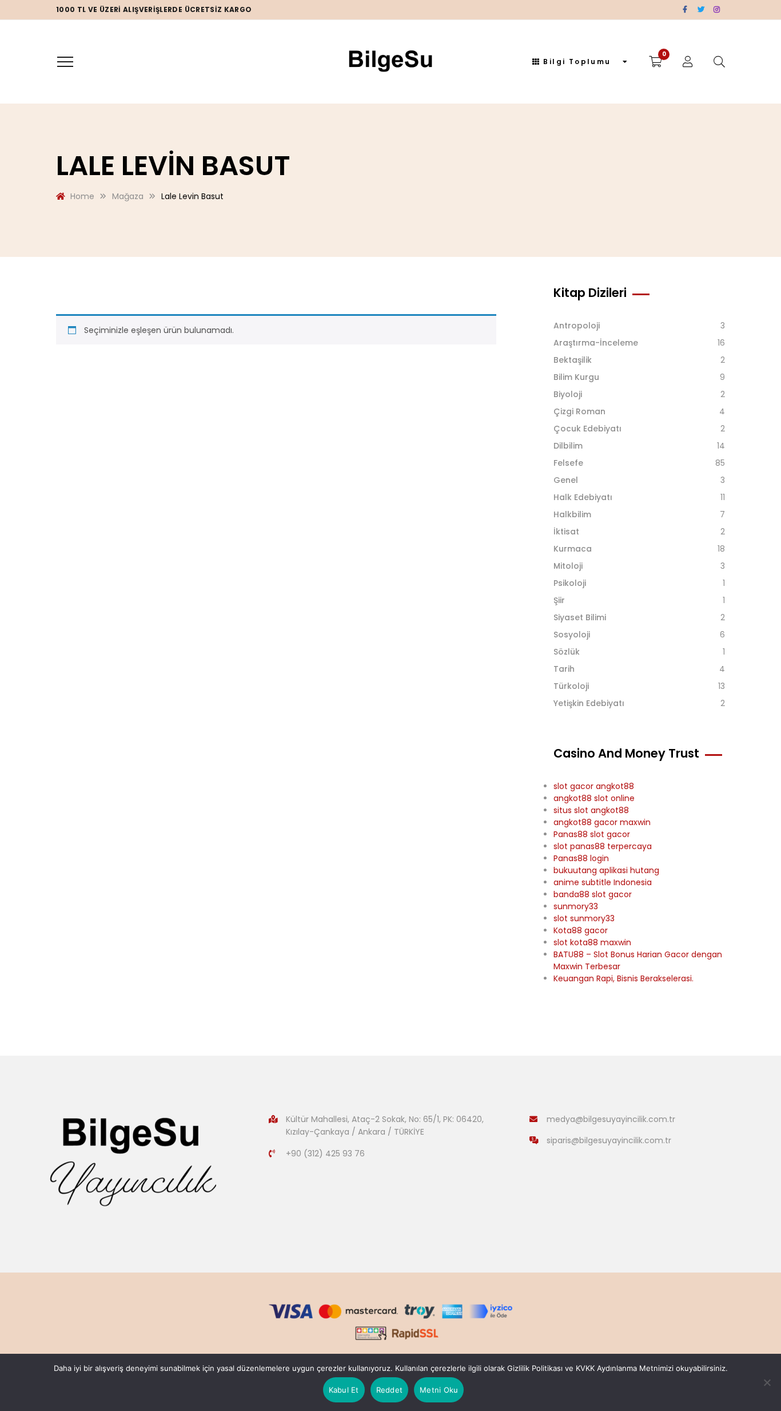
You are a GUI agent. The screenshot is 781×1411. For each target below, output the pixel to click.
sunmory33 (575, 906)
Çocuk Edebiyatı (587, 428)
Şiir (559, 600)
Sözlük (566, 651)
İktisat (566, 531)
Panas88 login (581, 858)
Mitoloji (568, 566)
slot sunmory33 (584, 918)
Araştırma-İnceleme (595, 342)
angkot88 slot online (594, 798)
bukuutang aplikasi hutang (606, 870)
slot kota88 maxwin (592, 942)
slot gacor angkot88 (593, 786)
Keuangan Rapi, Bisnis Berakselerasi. (623, 978)
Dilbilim (568, 445)
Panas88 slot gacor (591, 834)
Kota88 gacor (580, 930)
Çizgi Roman (579, 411)
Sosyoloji (571, 634)
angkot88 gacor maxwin (602, 822)
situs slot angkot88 (591, 810)
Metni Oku (439, 1389)
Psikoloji (569, 583)
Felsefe (568, 463)
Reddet (389, 1389)
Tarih (564, 669)
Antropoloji (576, 325)
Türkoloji (571, 686)
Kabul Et (344, 1389)
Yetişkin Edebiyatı (588, 703)
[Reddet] (766, 1382)
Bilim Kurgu (576, 377)
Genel (565, 480)
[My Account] (688, 62)
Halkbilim (572, 514)
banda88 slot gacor (592, 894)
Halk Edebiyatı (582, 497)
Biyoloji (567, 394)
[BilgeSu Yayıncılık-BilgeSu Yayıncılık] (391, 61)
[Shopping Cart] (655, 62)
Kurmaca (572, 548)
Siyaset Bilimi (579, 617)
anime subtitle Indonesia (602, 882)
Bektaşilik (572, 360)
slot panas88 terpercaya (602, 846)
